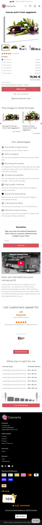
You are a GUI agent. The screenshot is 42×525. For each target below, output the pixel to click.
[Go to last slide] (1, 123)
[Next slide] (41, 123)
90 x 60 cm (8, 70)
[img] (21, 315)
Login (3, 451)
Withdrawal (5, 461)
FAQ (3, 459)
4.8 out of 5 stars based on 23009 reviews (21, 510)
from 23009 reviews (21, 317)
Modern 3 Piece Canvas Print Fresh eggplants (30, 128)
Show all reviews (21, 352)
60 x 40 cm (8, 65)
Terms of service (7, 443)
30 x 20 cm (7, 60)
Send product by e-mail (22, 98)
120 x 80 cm (8, 73)
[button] (5, 48)
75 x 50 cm (7, 68)
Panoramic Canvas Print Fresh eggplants (10, 127)
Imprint (4, 439)
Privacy (4, 441)
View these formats (21, 405)
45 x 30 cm (7, 62)
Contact (4, 436)
